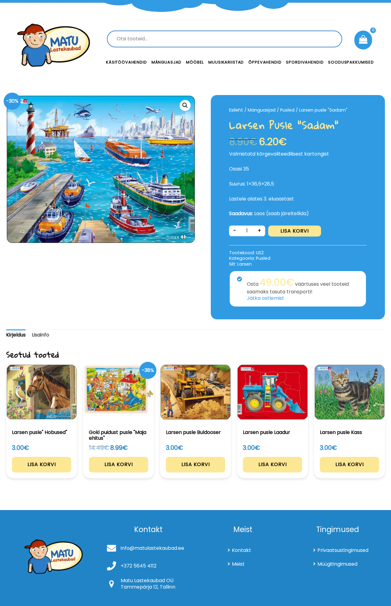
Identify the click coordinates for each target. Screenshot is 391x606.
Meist (238, 563)
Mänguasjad (167, 62)
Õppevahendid (264, 62)
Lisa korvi (294, 230)
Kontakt (241, 550)
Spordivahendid (304, 62)
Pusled (287, 110)
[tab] (16, 335)
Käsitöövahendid (126, 62)
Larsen (244, 264)
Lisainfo (40, 334)
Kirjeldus (16, 334)
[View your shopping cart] (363, 40)
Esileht (236, 110)
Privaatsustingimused (342, 550)
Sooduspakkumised (351, 62)
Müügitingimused (337, 563)
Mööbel (195, 62)
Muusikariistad (226, 62)
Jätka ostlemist (265, 298)
